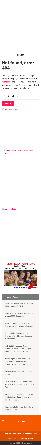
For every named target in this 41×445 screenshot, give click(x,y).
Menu (22, 55)
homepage (6, 82)
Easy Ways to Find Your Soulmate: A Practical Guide (19, 408)
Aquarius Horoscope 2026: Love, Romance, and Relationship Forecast (19, 324)
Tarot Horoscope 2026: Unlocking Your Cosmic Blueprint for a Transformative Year (19, 384)
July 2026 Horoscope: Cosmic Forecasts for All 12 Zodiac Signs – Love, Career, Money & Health (19, 349)
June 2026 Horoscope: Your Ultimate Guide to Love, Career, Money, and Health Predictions (19, 397)
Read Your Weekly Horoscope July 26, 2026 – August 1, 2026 (19, 304)
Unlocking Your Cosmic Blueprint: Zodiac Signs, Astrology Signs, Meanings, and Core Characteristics (18, 361)
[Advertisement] (20, 30)
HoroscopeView (20, 4)
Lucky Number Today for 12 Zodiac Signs (18, 373)
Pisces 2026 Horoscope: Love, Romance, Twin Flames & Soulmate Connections (18, 336)
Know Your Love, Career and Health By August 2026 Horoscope (19, 314)
